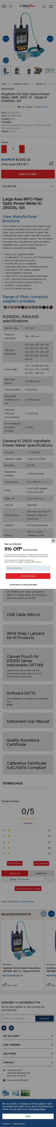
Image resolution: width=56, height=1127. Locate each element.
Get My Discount (28, 576)
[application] (28, 1113)
